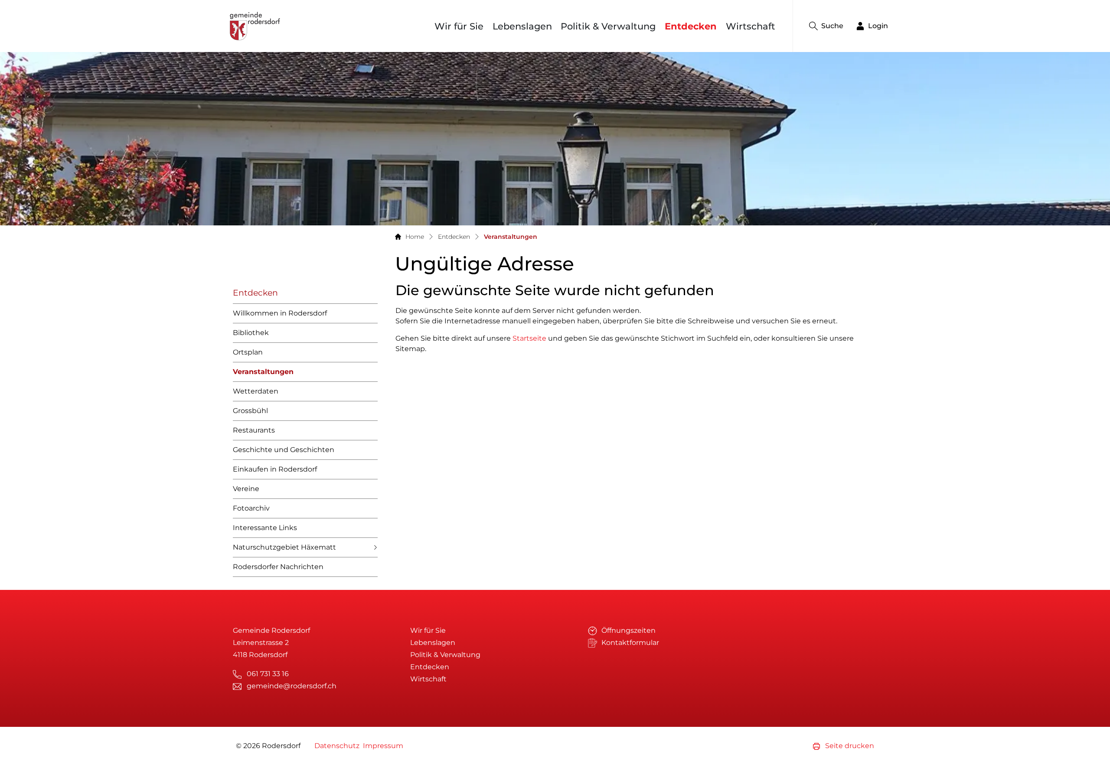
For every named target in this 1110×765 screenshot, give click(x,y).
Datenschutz (336, 746)
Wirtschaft (750, 26)
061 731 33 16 (268, 674)
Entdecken (691, 26)
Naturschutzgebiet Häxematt (284, 547)
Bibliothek (251, 333)
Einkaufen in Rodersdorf (275, 469)
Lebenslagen (522, 26)
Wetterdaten (255, 391)
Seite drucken (848, 746)
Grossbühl (250, 411)
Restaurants (254, 430)
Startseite (529, 338)
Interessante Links (265, 528)
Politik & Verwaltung (608, 26)
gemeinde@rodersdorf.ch (291, 686)
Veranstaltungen (263, 375)
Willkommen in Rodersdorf (280, 313)
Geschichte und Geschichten (283, 450)
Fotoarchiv (251, 508)
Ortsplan (248, 352)
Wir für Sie (458, 26)
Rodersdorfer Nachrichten (278, 567)
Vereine (246, 489)
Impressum (383, 746)
